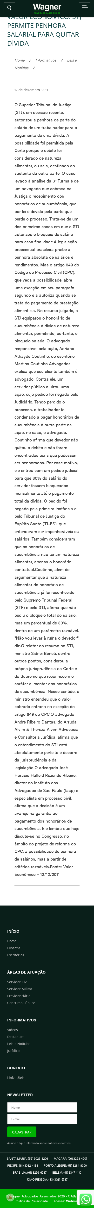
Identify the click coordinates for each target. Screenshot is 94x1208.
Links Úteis (16, 1077)
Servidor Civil (17, 982)
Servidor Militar (19, 989)
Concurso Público (21, 1002)
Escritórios (15, 955)
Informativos (45, 60)
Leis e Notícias (18, 1043)
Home (19, 60)
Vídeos (12, 1029)
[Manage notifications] (10, 1197)
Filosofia (13, 948)
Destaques (15, 1036)
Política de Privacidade (31, 1200)
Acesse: (67, 1200)
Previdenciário (18, 996)
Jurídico (13, 1050)
